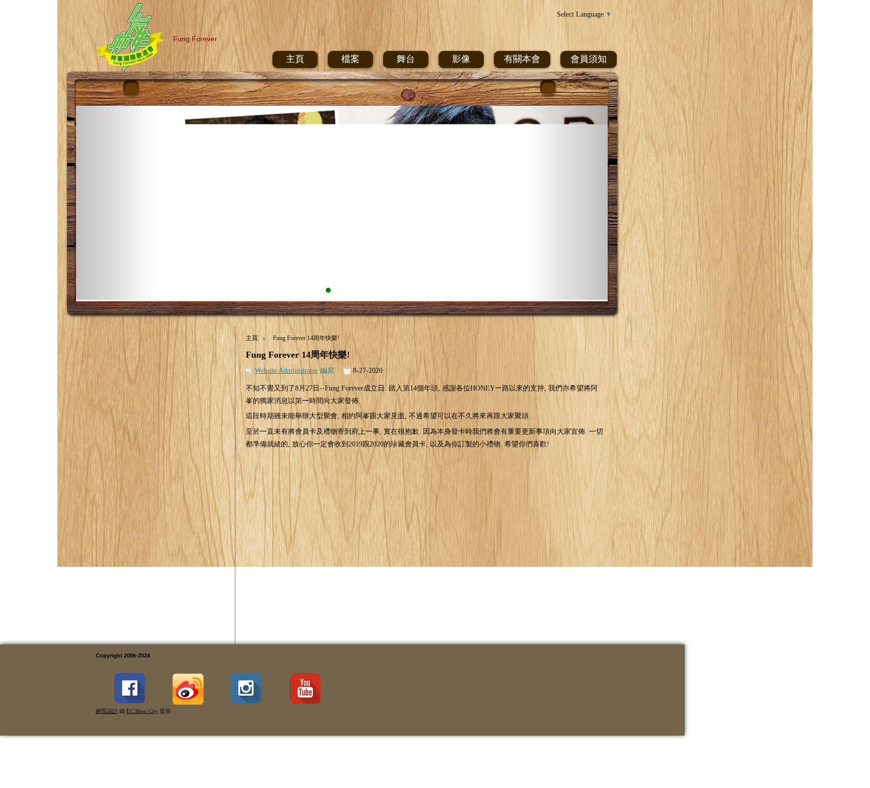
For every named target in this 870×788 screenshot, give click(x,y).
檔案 (350, 59)
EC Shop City (142, 711)
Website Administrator (286, 370)
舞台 (406, 59)
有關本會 (522, 59)
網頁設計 (107, 711)
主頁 (295, 59)
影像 (461, 59)
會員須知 (588, 59)
